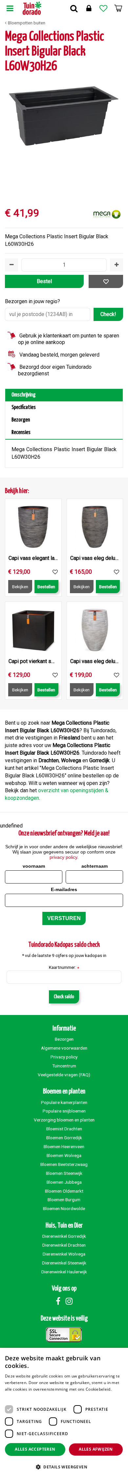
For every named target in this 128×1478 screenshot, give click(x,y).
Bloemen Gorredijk (64, 1137)
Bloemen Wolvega (64, 1155)
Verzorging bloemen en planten (64, 1119)
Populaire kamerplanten (64, 1102)
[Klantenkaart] (89, 8)
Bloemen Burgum (64, 1199)
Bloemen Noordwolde (64, 1208)
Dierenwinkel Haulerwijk (64, 1271)
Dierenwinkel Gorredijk (64, 1236)
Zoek (74, 8)
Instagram (69, 1301)
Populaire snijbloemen (64, 1111)
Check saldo (64, 996)
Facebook (58, 1301)
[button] (64, 1466)
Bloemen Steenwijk (64, 1173)
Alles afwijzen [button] (96, 1449)
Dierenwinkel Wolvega (64, 1254)
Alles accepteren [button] (35, 1449)
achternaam (94, 866)
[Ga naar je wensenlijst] (103, 8)
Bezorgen (20, 420)
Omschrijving (23, 395)
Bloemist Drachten (64, 1128)
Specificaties (23, 407)
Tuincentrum (64, 1065)
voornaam (34, 866)
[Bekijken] (118, 8)
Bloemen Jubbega (64, 1182)
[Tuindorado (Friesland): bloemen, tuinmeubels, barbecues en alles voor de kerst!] (32, 8)
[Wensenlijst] (103, 8)
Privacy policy (64, 1056)
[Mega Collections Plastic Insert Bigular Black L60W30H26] (64, 137)
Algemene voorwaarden (64, 1048)
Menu (10, 8)
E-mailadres (64, 889)
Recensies (21, 432)
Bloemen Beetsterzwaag (64, 1164)
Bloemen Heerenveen (64, 1146)
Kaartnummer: (64, 968)
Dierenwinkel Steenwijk (64, 1262)
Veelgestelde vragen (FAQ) (64, 1074)
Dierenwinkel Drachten (64, 1245)
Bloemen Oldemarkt (64, 1191)
